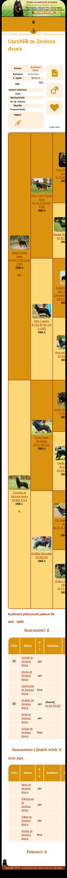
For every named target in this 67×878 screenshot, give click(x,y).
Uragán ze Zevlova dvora (27, 704)
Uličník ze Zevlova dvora (27, 661)
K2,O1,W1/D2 (42, 445)
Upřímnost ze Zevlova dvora (27, 690)
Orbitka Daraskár (41, 553)
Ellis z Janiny (41, 321)
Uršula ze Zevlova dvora (27, 732)
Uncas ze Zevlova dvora (26, 676)
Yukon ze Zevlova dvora (26, 821)
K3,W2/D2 (42, 557)
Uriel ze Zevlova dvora (26, 718)
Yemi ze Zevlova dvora (26, 788)
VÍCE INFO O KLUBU (44, 12)
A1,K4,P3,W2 (53, 706)
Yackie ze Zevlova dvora (26, 835)
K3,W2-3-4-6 (19, 500)
